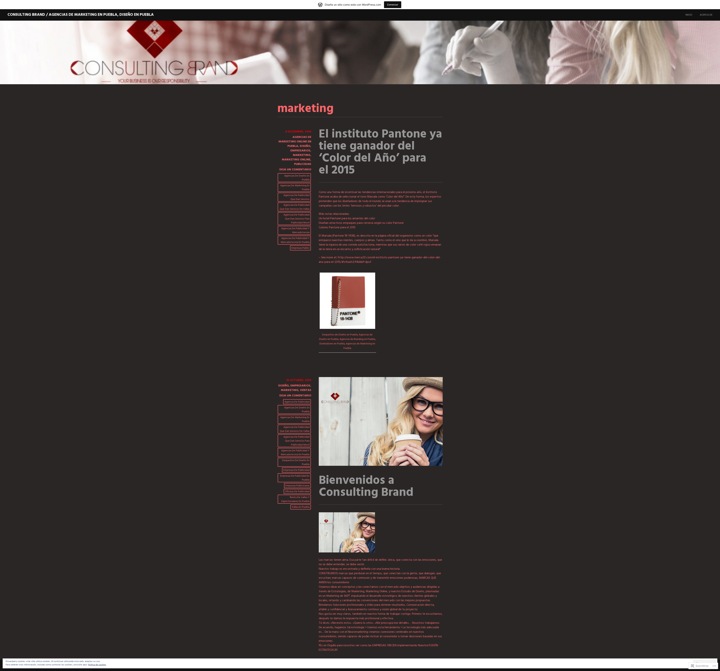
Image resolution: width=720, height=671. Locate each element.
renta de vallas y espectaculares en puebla (295, 499)
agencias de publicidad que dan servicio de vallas (295, 207)
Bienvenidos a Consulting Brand (366, 486)
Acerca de (706, 15)
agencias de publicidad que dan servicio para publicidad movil (297, 219)
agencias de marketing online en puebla (294, 142)
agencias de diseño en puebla (297, 178)
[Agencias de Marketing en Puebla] (347, 551)
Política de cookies (97, 665)
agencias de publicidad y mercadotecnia (295, 230)
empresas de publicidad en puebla (295, 478)
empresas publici (300, 248)
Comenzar (392, 4)
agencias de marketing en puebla (295, 187)
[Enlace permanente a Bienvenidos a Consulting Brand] (381, 465)
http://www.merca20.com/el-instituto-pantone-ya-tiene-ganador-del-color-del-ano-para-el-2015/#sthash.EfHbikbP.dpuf (380, 259)
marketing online (296, 159)
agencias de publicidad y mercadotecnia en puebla (295, 240)
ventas (305, 390)
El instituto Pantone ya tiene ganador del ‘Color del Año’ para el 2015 (380, 152)
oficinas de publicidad (297, 491)
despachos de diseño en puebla (296, 462)
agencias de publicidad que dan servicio (297, 197)
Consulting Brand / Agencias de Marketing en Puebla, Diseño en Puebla (81, 14)
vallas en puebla (301, 507)
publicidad (302, 164)
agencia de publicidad (297, 402)
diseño (305, 146)
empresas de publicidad (296, 470)
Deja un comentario (295, 169)
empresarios (300, 150)
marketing (301, 155)
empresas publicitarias (297, 486)
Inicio (689, 15)
